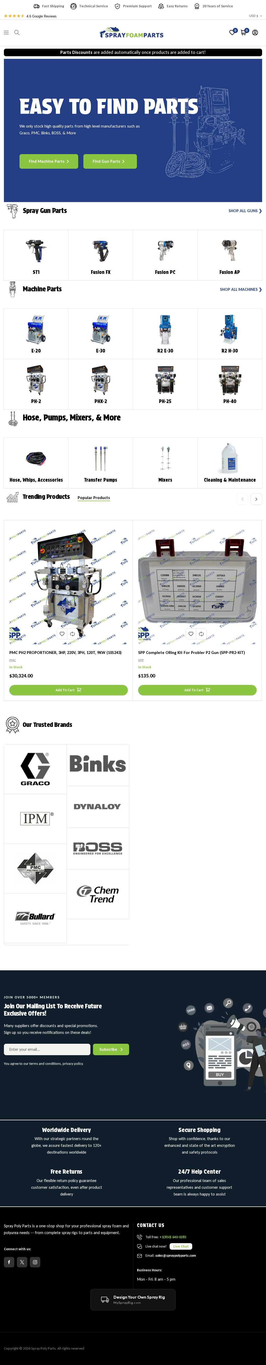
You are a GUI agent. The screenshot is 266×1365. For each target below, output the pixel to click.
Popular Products (94, 498)
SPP (141, 660)
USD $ (253, 16)
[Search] (17, 32)
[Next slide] (256, 499)
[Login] (255, 32)
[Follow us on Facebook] (9, 1262)
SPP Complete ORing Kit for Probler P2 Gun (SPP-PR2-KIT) (191, 652)
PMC (12, 660)
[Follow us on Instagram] (35, 1262)
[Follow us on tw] (22, 1262)
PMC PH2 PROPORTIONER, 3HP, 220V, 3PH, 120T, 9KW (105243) (65, 652)
